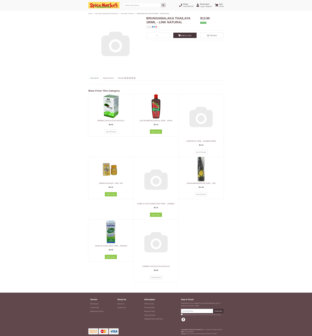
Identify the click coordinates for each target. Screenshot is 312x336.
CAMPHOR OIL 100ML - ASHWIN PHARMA (201, 141)
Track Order (94, 307)
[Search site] (163, 5)
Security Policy (149, 315)
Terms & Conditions (204, 314)
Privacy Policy (149, 307)
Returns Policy (149, 311)
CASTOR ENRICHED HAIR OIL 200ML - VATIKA (156, 121)
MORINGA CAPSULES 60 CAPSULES (110, 121)
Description (94, 78)
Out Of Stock (111, 132)
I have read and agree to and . (202, 314)
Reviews (121, 78)
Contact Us (121, 307)
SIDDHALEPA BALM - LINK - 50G (111, 183)
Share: (149, 27)
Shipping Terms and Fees (153, 319)
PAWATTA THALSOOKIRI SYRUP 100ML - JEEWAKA (156, 204)
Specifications (108, 78)
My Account (94, 304)
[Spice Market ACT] (103, 5)
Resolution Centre (96, 311)
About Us (120, 304)
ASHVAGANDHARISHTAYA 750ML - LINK (201, 183)
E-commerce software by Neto (213, 329)
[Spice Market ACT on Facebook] (183, 319)
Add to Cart (186, 35)
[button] (186, 5)
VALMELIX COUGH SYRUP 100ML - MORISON (111, 246)
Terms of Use (149, 304)
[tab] (94, 78)
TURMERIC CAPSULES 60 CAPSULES (156, 266)
